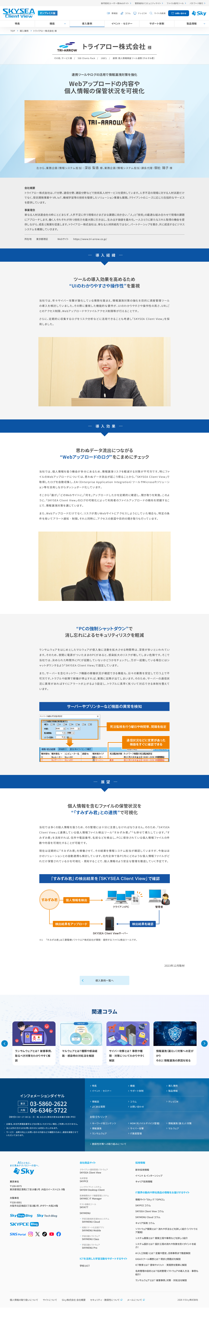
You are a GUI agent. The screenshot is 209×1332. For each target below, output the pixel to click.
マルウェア (173, 1128)
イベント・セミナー (122, 23)
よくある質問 (98, 1106)
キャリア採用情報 (143, 1181)
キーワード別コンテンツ (104, 1123)
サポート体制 (156, 23)
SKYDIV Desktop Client (92, 1188)
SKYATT (88, 1206)
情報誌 (115, 13)
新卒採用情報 (142, 1169)
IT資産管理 (136, 1133)
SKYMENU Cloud (95, 1220)
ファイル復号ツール (175, 3)
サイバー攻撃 (137, 1128)
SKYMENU (85, 1213)
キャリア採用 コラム (145, 1223)
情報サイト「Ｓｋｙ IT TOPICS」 (150, 1199)
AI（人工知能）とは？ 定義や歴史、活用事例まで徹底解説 (162, 1253)
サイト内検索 (160, 13)
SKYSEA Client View (94, 1171)
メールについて (134, 1299)
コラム (127, 13)
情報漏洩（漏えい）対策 (180, 1123)
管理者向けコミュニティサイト (148, 3)
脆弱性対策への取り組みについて (109, 1143)
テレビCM (142, 13)
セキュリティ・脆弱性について (105, 1299)
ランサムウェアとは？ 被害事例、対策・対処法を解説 (161, 1280)
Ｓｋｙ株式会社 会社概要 (74, 1299)
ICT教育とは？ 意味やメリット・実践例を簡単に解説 (161, 1264)
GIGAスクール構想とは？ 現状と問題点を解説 (158, 1259)
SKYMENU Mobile (93, 1229)
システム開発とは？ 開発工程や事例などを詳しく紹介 (161, 1238)
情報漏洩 (97, 1128)
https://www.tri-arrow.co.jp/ (90, 239)
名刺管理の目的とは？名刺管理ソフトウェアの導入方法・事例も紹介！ (166, 1272)
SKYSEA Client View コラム (149, 1211)
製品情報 (192, 23)
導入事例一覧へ (104, 980)
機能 (52, 23)
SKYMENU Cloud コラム (147, 1217)
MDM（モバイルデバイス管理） (145, 1123)
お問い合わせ (180, 13)
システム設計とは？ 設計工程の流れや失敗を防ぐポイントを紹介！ (165, 1245)
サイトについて (50, 1299)
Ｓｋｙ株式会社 (191, 1299)
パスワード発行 (196, 3)
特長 (17, 23)
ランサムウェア (99, 1133)
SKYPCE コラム (143, 1205)
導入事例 (87, 23)
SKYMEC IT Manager (94, 1197)
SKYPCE (84, 1180)
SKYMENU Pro (91, 1246)
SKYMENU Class (91, 1238)
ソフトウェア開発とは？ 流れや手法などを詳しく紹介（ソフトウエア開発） (166, 1230)
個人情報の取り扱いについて (24, 1299)
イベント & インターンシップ (148, 1175)
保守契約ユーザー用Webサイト (115, 3)
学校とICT (85, 1265)
